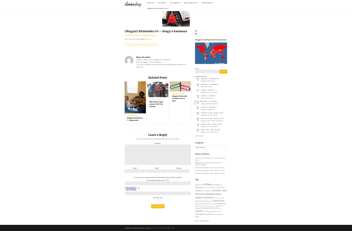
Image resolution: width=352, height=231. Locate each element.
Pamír (214, 206)
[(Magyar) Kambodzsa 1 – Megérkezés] (135, 97)
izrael (211, 191)
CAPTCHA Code (157, 198)
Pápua (221, 206)
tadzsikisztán (213, 208)
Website (179, 168)
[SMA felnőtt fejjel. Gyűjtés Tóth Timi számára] (157, 89)
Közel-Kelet (218, 200)
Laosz (197, 206)
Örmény (215, 214)
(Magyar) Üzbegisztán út (208, 81)
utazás (198, 211)
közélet (205, 204)
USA (220, 208)
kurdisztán (210, 201)
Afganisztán (199, 185)
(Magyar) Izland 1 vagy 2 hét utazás (214, 167)
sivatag (197, 208)
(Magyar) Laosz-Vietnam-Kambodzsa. (212, 121)
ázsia (197, 217)
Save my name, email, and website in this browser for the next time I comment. (158, 177)
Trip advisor (162, 3)
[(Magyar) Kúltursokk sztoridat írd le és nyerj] (180, 86)
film (209, 187)
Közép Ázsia (221, 203)
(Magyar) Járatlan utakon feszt (157, 8)
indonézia (198, 191)
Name (135, 168)
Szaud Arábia (204, 208)
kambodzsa (216, 198)
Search (197, 69)
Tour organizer (175, 3)
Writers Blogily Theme (168, 228)
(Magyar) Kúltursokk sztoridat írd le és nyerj (179, 98)
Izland (207, 191)
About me (150, 3)
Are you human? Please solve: (156, 180)
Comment (157, 143)
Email (157, 168)
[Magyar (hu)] (196, 31)
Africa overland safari (207, 98)
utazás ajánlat (206, 211)
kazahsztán (222, 198)
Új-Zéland (220, 214)
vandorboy (129, 35)
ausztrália (215, 184)
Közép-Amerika (212, 204)
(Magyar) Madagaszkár (207, 109)
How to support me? (190, 3)
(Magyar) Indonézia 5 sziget (209, 92)
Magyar (149, 39)
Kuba (205, 201)
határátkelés (217, 187)
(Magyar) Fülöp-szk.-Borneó (209, 115)
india (223, 187)
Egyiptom (205, 187)
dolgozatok (199, 187)
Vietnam (213, 211)
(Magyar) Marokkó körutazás (209, 104)
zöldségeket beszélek (203, 214)
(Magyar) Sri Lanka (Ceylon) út (210, 126)
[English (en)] (196, 33)
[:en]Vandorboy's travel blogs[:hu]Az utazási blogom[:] (141, 44)
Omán (205, 206)
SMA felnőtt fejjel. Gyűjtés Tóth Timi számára (156, 104)
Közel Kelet (198, 204)
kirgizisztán (199, 201)
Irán (204, 191)
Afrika (207, 184)
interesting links (207, 3)
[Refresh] (139, 188)
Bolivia (221, 185)
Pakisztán (210, 206)
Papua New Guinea (206, 86)
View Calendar (199, 136)
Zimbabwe (218, 211)
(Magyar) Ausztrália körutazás (210, 132)
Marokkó (201, 206)
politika (218, 206)
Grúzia (212, 187)
